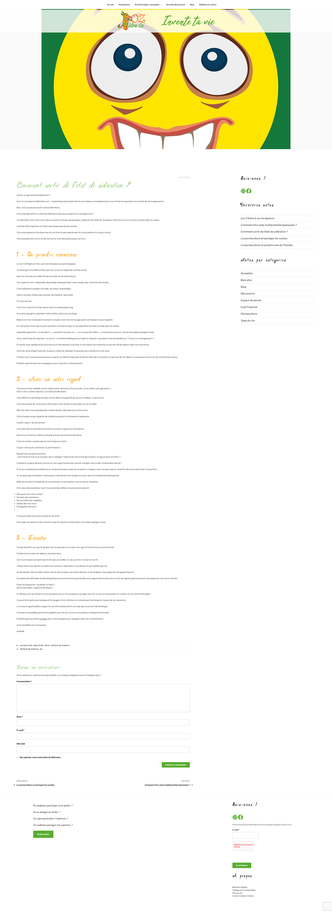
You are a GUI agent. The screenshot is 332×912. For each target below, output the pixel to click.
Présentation (124, 4)
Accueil (110, 4)
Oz (41, 649)
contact (43, 619)
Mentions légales (239, 887)
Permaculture (249, 313)
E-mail (20, 730)
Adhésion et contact (207, 4)
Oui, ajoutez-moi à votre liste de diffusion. (40, 757)
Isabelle (186, 177)
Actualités (26, 645)
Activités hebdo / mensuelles (147, 4)
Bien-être (39, 645)
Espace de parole (60, 645)
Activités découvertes (175, 4)
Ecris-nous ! (43, 834)
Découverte (248, 293)
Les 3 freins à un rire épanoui (257, 218)
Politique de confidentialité (243, 890)
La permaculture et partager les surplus (264, 238)
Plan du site (237, 893)
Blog (192, 4)
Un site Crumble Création (243, 896)
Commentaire (24, 681)
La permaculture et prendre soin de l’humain (267, 245)
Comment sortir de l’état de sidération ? (264, 231)
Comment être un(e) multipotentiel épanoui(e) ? (269, 225)
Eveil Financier (249, 307)
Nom (20, 717)
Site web (21, 744)
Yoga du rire (248, 320)
